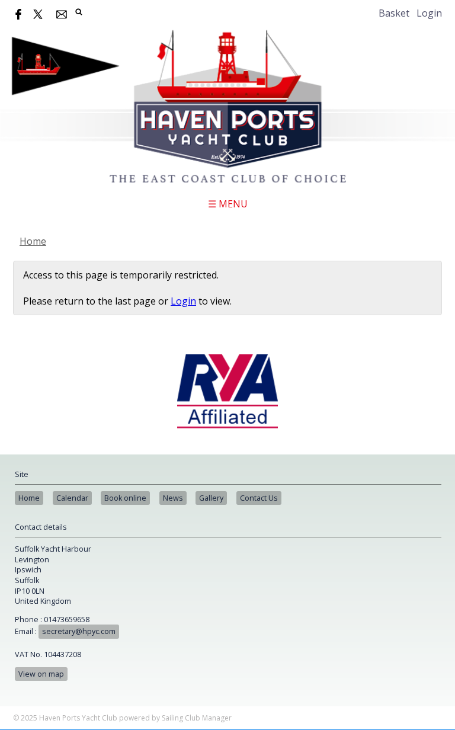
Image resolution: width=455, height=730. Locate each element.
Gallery (211, 498)
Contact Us (259, 498)
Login (429, 13)
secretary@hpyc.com (79, 631)
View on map (41, 674)
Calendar (72, 498)
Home (33, 241)
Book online (125, 498)
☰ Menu (228, 203)
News (173, 498)
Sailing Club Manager (197, 718)
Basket (394, 13)
